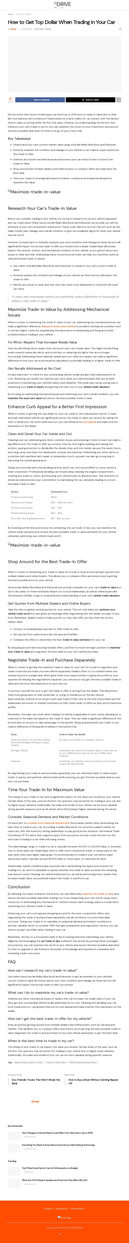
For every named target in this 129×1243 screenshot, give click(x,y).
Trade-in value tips (56, 1062)
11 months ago (29, 1184)
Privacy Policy (77, 1208)
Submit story (61, 1208)
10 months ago (29, 1137)
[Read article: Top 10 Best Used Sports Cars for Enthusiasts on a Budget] (14, 1171)
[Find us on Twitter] (59, 1234)
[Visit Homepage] (64, 5)
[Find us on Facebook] (55, 1234)
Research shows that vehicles (59, 326)
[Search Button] (119, 4)
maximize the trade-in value (98, 894)
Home (10, 14)
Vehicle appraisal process (83, 1062)
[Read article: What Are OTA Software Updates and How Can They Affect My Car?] (14, 1183)
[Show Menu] (9, 4)
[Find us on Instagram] (64, 1234)
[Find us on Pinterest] (68, 1234)
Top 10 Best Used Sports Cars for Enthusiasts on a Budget (50, 1168)
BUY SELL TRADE (23, 14)
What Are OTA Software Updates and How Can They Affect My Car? (55, 1180)
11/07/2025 (27, 29)
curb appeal (89, 422)
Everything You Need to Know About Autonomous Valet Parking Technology (58, 1145)
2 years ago (28, 1172)
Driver (13, 29)
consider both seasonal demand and (48, 823)
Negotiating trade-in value (28, 1062)
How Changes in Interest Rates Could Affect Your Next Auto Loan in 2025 (57, 1133)
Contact (48, 1208)
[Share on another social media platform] (118, 99)
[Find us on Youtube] (72, 1234)
